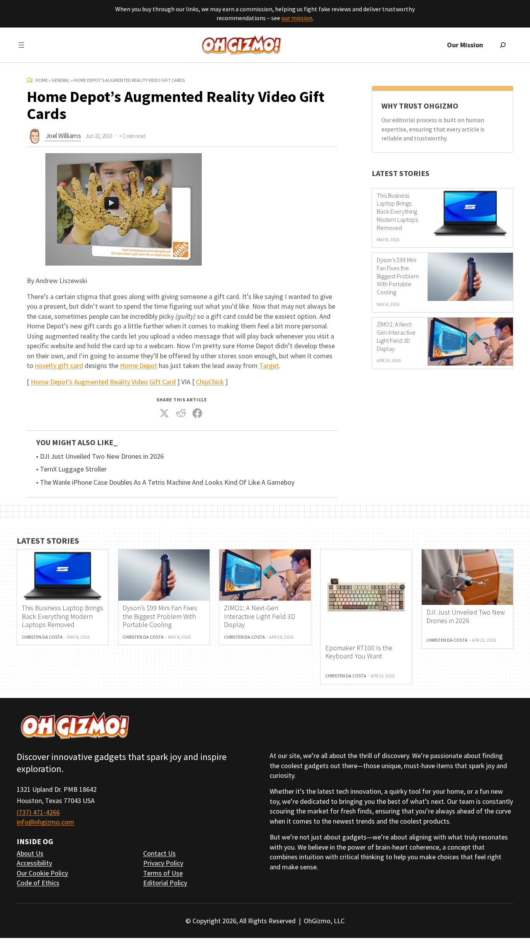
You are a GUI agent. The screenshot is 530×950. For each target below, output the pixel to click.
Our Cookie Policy (42, 873)
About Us (30, 853)
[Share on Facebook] (197, 413)
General (61, 80)
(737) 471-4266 (38, 812)
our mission (296, 18)
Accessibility (34, 862)
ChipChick (210, 381)
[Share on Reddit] (181, 413)
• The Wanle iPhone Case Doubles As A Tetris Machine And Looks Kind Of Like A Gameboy (165, 482)
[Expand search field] (502, 45)
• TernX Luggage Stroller (71, 469)
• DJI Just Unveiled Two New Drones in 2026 (100, 456)
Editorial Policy (165, 882)
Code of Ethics (38, 882)
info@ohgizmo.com (45, 821)
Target (269, 365)
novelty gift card (59, 365)
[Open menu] (21, 45)
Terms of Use (163, 873)
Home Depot (138, 365)
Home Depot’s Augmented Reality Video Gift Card (103, 381)
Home (41, 80)
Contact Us (159, 853)
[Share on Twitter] (164, 413)
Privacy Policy (163, 862)
